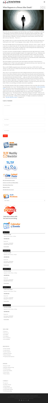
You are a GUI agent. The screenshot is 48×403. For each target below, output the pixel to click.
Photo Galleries (7, 373)
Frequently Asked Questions (9, 356)
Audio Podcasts (7, 350)
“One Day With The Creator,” (11, 97)
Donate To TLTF (7, 365)
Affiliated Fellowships (8, 387)
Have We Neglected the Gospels (9, 180)
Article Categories (7, 351)
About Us (6, 331)
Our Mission (6, 336)
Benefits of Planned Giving (9, 367)
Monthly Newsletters (8, 353)
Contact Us (6, 383)
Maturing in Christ (6, 187)
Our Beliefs (6, 334)
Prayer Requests (7, 386)
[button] (44, 2)
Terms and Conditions (8, 370)
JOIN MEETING (6, 238)
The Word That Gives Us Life (8, 189)
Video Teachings (7, 348)
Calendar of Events (7, 384)
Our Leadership (7, 339)
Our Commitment (7, 337)
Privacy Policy (6, 372)
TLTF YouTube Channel (8, 389)
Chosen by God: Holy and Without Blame (10, 182)
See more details (6, 246)
